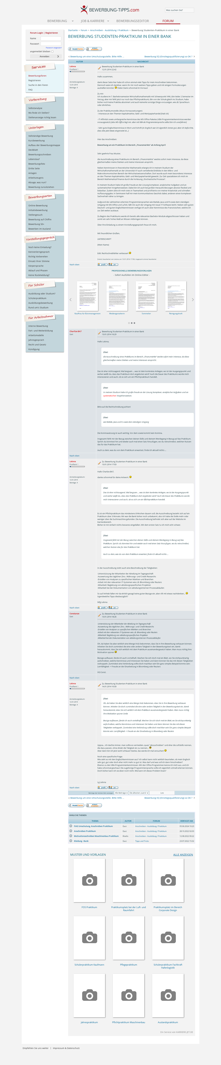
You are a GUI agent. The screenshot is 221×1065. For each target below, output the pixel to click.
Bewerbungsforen (37, 75)
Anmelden (44, 56)
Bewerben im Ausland (39, 228)
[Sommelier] (146, 295)
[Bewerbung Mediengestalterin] (117, 295)
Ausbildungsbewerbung (40, 302)
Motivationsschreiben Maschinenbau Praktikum (96, 836)
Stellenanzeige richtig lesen (42, 117)
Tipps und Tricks (142, 841)
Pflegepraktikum (128, 964)
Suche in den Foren (38, 85)
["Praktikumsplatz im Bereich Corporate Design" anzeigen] (168, 901)
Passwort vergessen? (54, 48)
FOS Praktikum (89, 907)
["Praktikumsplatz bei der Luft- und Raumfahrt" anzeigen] (128, 901)
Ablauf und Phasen (38, 270)
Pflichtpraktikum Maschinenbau (128, 1022)
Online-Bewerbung (38, 205)
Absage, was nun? (37, 182)
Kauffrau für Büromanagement (87, 313)
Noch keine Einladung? (39, 247)
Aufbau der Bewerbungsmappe (44, 145)
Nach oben (74, 264)
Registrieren (51, 32)
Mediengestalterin (117, 313)
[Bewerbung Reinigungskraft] (176, 295)
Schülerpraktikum (37, 298)
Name (33, 38)
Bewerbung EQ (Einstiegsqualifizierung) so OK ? (168, 56)
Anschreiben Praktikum (85, 831)
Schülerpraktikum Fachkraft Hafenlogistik (168, 966)
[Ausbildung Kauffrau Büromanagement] (87, 295)
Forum (168, 21)
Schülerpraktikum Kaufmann (89, 964)
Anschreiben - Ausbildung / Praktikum (151, 826)
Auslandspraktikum (168, 1022)
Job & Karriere (92, 21)
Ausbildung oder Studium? (41, 293)
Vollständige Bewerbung (40, 135)
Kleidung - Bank (81, 841)
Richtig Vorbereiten (38, 256)
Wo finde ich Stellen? (38, 112)
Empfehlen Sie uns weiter (36, 1048)
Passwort (34, 43)
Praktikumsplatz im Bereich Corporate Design (168, 909)
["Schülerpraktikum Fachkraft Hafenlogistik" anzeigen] (168, 958)
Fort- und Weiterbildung (40, 330)
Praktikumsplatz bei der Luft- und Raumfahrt (128, 909)
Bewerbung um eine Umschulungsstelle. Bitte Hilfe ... (97, 56)
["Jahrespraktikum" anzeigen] (89, 1016)
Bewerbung (57, 21)
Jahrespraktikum (89, 1022)
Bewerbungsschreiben (39, 154)
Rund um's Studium (38, 307)
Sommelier (146, 313)
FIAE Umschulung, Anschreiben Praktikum (93, 826)
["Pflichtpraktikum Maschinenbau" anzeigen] (128, 1016)
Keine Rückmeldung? (38, 275)
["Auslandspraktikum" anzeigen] (168, 1016)
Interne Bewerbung (38, 326)
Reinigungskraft (175, 313)
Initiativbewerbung (38, 210)
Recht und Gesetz (37, 344)
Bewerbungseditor (132, 21)
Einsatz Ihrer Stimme (38, 261)
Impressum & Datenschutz (66, 1048)
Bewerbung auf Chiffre (39, 219)
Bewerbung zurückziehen (41, 187)
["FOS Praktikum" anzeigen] (89, 901)
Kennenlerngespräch (39, 251)
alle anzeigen (183, 854)
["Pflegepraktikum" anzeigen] (128, 958)
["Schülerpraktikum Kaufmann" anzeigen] (89, 958)
